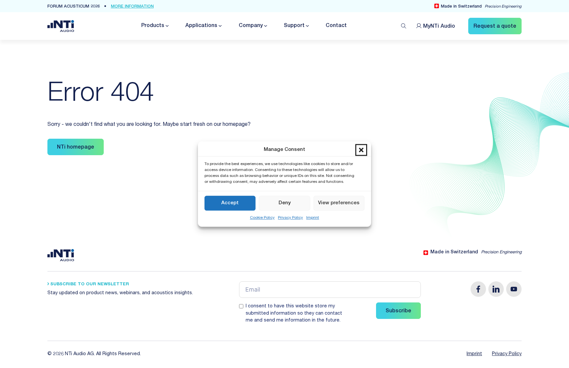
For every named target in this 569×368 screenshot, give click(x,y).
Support (294, 26)
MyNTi (439, 26)
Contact (336, 26)
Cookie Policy (262, 218)
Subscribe (398, 311)
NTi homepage (75, 147)
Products (152, 26)
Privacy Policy (290, 218)
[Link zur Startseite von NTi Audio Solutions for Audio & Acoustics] (60, 26)
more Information (132, 7)
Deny (285, 203)
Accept (230, 203)
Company (251, 26)
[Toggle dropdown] (166, 26)
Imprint (312, 218)
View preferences (339, 203)
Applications (201, 26)
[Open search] (404, 26)
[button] (361, 150)
